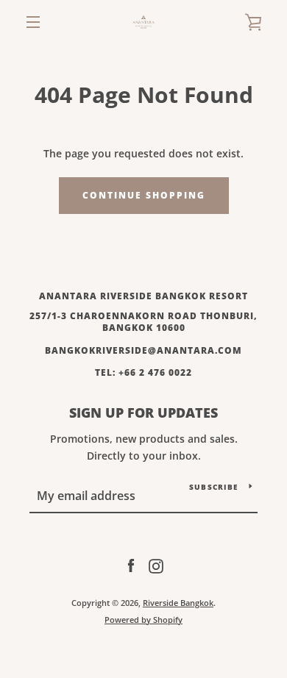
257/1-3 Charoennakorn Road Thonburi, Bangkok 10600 (143, 322)
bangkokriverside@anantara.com (143, 350)
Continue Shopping (143, 195)
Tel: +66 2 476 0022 (143, 372)
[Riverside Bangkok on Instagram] (156, 565)
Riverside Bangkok (178, 602)
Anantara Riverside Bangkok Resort (143, 296)
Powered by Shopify (143, 619)
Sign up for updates (143, 412)
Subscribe (213, 487)
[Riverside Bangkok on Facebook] (131, 565)
